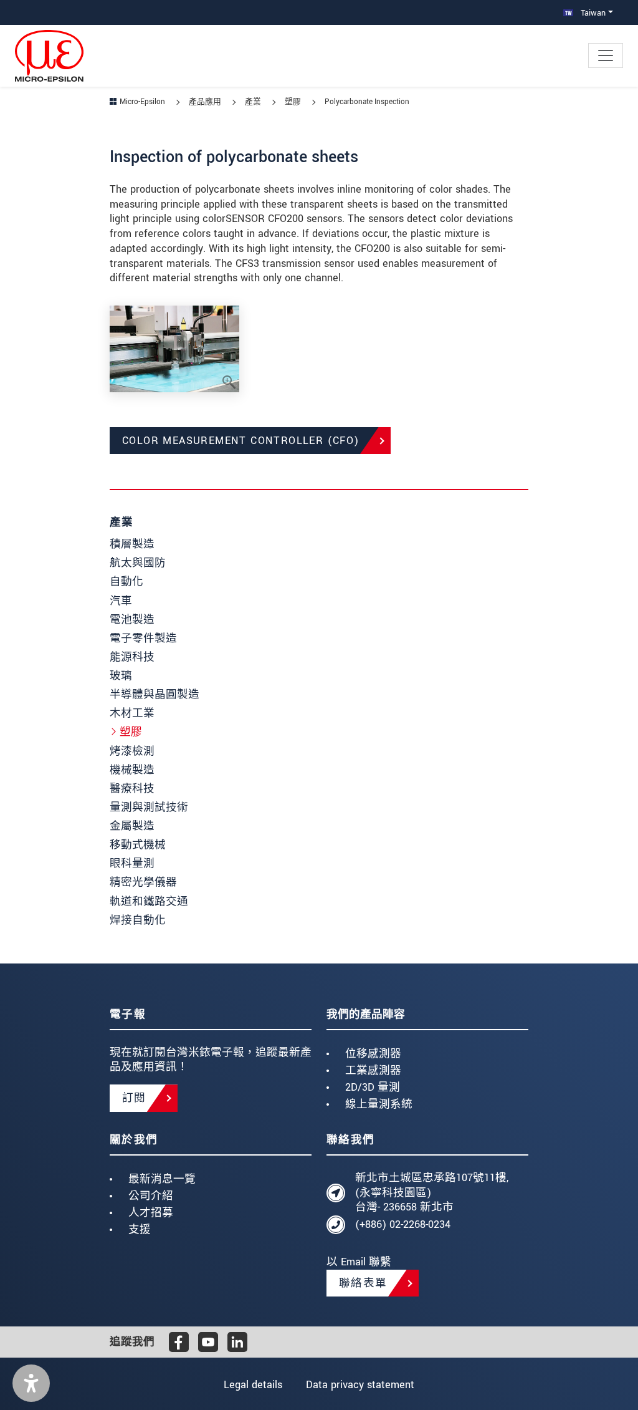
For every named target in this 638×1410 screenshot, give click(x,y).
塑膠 (131, 732)
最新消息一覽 (162, 1178)
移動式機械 (138, 845)
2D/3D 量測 (372, 1087)
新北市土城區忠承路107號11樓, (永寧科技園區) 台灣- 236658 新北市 (431, 1193)
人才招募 (150, 1212)
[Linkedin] (237, 1342)
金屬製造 (132, 826)
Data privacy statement (360, 1385)
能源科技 (132, 657)
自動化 (126, 581)
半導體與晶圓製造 (154, 694)
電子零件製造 (143, 638)
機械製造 (132, 770)
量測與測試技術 (149, 807)
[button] (31, 1383)
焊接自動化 (138, 920)
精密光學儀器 (143, 882)
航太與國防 (138, 563)
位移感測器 (373, 1053)
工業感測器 (373, 1070)
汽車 (121, 601)
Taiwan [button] (592, 13)
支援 (139, 1229)
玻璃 (121, 676)
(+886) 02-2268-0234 (402, 1224)
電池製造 (132, 619)
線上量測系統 (378, 1104)
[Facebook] (179, 1342)
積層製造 (132, 544)
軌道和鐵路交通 (149, 901)
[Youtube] (208, 1342)
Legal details (253, 1385)
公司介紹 (150, 1195)
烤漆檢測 (132, 751)
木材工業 (132, 713)
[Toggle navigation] (605, 55)
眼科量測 (132, 863)
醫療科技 (132, 788)
